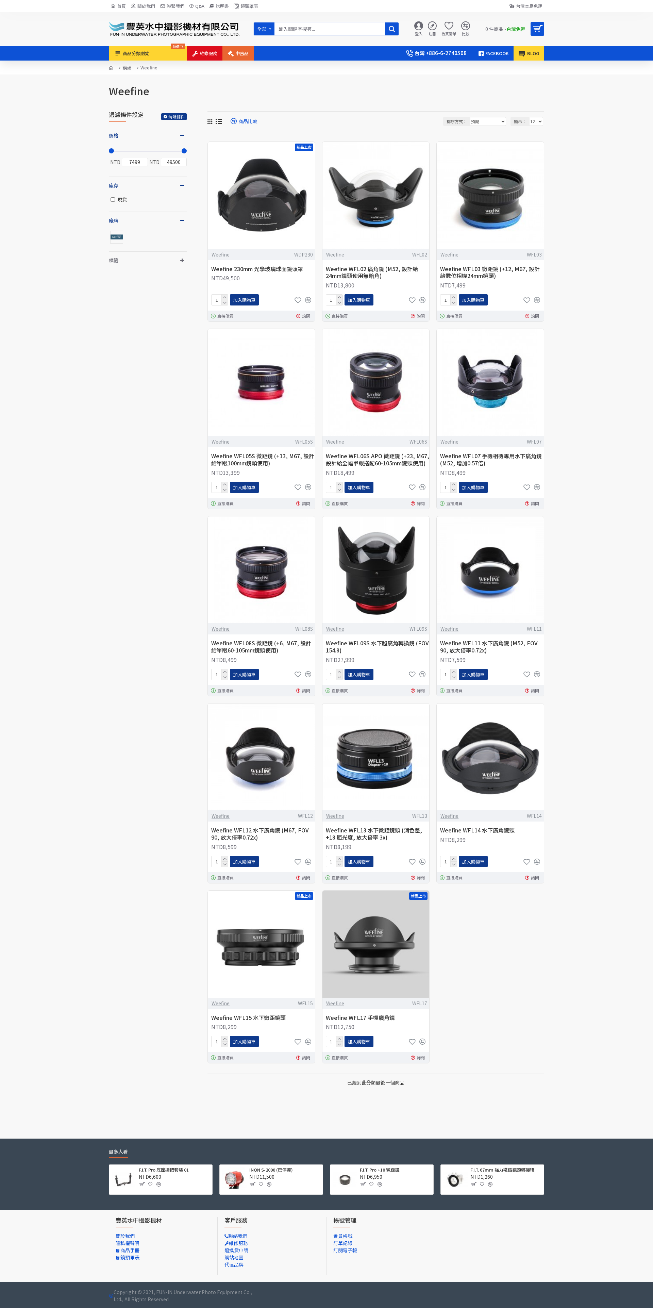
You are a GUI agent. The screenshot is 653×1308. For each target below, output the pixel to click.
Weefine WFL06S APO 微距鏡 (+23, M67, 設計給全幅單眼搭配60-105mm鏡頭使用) (377, 459)
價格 (113, 135)
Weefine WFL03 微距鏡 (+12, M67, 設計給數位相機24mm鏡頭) (490, 272)
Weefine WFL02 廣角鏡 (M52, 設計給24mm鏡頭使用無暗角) (372, 272)
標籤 (113, 260)
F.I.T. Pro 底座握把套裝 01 (164, 1170)
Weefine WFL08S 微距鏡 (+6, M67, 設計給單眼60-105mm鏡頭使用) (261, 647)
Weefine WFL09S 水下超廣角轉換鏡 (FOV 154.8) (377, 647)
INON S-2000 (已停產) (271, 1170)
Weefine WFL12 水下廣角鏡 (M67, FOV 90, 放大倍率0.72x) (260, 834)
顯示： (520, 121)
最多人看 (118, 1152)
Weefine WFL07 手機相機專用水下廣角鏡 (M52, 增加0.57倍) (491, 459)
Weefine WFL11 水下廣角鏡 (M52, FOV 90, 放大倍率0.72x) (489, 647)
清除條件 (176, 116)
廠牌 (113, 220)
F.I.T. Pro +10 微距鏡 (379, 1170)
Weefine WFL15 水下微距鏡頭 (248, 1017)
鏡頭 (126, 67)
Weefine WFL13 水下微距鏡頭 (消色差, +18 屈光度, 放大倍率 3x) (374, 834)
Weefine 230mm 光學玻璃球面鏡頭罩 (257, 268)
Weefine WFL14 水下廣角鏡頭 (477, 830)
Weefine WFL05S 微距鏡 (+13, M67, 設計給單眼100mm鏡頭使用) (262, 459)
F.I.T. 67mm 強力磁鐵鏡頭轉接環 (502, 1170)
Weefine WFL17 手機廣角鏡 (360, 1017)
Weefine (221, 254)
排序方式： (457, 121)
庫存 (113, 185)
